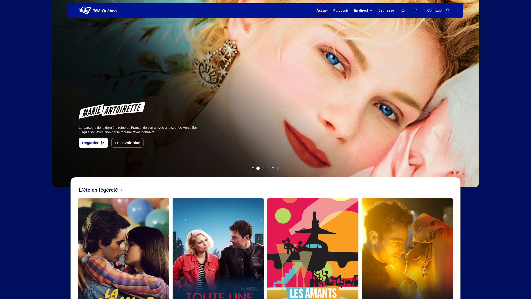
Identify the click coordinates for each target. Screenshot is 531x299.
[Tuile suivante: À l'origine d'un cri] (473, 98)
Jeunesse (386, 10)
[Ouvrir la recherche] (403, 11)
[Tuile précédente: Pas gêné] (58, 98)
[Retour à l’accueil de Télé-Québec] (97, 11)
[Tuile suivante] (456, 273)
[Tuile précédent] (75, 273)
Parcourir (340, 10)
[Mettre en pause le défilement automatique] (278, 168)
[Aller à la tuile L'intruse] (268, 168)
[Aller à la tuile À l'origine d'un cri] (263, 168)
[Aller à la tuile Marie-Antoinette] (258, 168)
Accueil (322, 10)
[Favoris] (416, 11)
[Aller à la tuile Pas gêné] (253, 168)
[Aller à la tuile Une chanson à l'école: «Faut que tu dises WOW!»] (273, 168)
